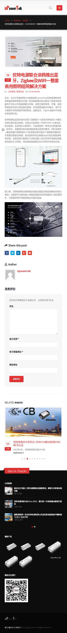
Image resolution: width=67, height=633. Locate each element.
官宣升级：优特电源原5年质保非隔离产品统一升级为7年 (36, 501)
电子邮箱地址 (16, 351)
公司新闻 (11, 91)
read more (18, 452)
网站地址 (13, 364)
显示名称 (14, 338)
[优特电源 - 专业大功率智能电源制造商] (13, 8)
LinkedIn (18, 253)
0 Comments (34, 91)
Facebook (7, 253)
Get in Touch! (17, 471)
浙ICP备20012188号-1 (13, 627)
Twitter (12, 253)
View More (54, 557)
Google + (24, 253)
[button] (22, 458)
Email (30, 253)
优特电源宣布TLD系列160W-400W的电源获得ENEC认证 (37, 443)
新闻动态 (20, 91)
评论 (11, 306)
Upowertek (24, 271)
